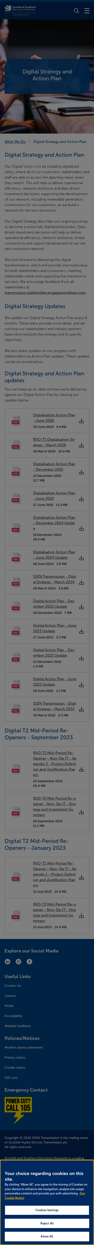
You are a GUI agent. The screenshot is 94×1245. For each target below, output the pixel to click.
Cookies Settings (47, 1210)
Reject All (47, 1223)
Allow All (47, 1236)
